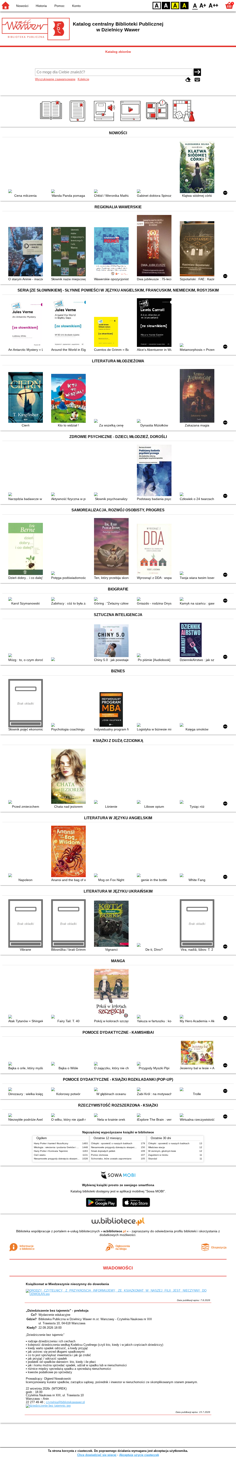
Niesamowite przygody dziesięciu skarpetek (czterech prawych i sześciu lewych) (76, 1158)
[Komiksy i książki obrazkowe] (157, 121)
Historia (41, 6)
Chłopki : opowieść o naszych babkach (111, 1143)
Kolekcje (83, 79)
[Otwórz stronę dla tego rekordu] (26, 191)
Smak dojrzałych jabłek (103, 1151)
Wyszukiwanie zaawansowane (55, 79)
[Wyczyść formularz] (188, 80)
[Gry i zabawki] (184, 121)
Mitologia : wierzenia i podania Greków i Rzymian (60, 1147)
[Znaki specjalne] (197, 80)
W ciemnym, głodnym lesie (162, 1151)
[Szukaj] (197, 72)
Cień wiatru (40, 1155)
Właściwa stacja (156, 1147)
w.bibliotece (114, 1231)
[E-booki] (78, 121)
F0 (195, 5)
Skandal (152, 1158)
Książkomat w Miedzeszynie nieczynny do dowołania (67, 1284)
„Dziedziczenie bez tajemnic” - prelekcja (57, 1310)
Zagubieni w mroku (158, 1155)
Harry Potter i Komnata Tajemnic (51, 1151)
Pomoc (59, 6)
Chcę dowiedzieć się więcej (96, 1455)
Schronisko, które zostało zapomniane (111, 1158)
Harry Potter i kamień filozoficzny (51, 1143)
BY (184, 5)
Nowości (22, 6)
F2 (213, 5)
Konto (76, 6)
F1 (203, 5)
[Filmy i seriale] (131, 121)
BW (166, 5)
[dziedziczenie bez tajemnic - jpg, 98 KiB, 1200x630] (48, 1405)
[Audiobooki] (104, 121)
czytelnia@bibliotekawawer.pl (65, 1402)
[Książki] (51, 121)
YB (175, 5)
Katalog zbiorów (118, 52)
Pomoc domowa (99, 1155)
